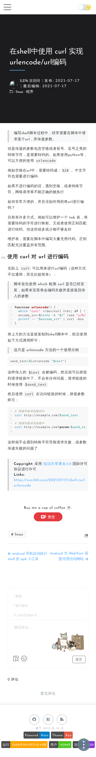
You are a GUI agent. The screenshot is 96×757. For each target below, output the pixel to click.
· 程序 (28, 92)
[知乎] (48, 719)
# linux (17, 534)
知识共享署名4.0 (57, 464)
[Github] (34, 719)
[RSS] (62, 719)
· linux (19, 92)
